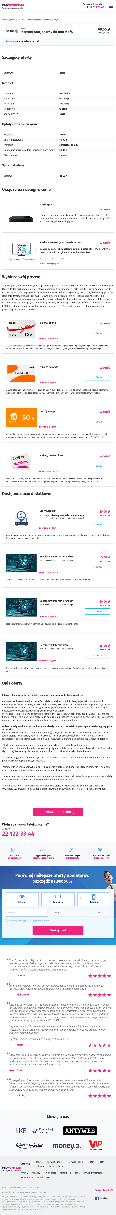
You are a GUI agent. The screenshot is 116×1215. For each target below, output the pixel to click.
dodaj (99, 524)
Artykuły (24, 1173)
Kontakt (63, 1173)
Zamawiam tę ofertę (58, 812)
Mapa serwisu (27, 1177)
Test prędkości (49, 1173)
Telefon (100, 1162)
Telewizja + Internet (55, 1162)
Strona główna (8, 20)
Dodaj (98, 333)
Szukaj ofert (58, 930)
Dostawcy (35, 1173)
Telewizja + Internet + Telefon (81, 1162)
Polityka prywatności (92, 1173)
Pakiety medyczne (56, 1166)
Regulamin (75, 1173)
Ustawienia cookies (45, 1177)
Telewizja (40, 1166)
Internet (21, 20)
